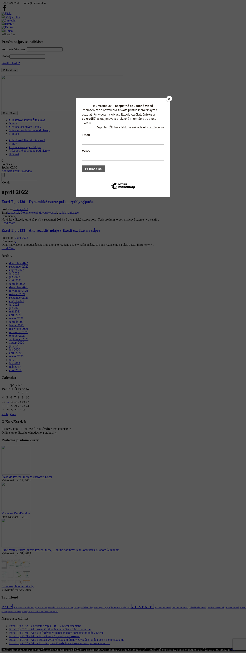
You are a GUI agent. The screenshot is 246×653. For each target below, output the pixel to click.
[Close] (169, 99)
